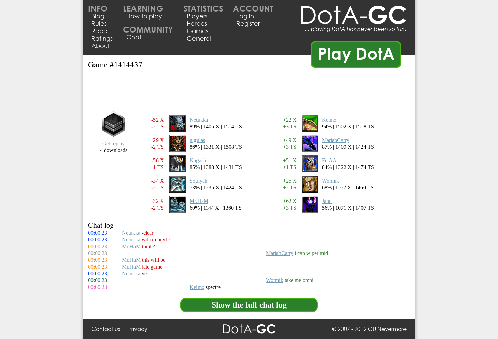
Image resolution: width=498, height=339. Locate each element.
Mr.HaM (199, 201)
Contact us (105, 328)
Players (197, 16)
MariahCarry (335, 140)
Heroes (197, 23)
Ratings (102, 38)
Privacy (137, 328)
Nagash (198, 160)
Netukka (199, 120)
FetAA (329, 160)
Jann (327, 201)
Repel (100, 31)
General (199, 38)
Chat (133, 37)
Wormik (330, 181)
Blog (97, 16)
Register (248, 23)
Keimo (329, 120)
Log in (245, 16)
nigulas (197, 140)
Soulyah (198, 181)
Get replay (113, 143)
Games (197, 31)
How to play (144, 16)
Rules (99, 23)
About (100, 45)
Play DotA (356, 53)
